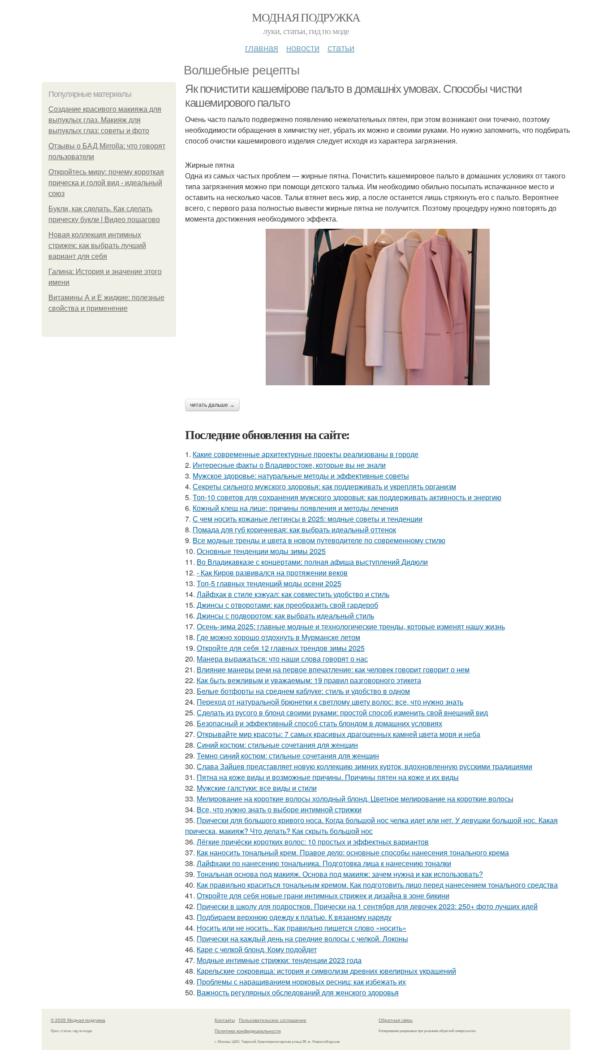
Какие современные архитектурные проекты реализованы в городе (305, 454)
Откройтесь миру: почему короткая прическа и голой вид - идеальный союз (106, 182)
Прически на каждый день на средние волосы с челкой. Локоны (302, 938)
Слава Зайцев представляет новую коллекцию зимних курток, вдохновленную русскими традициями (364, 766)
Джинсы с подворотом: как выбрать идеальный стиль (285, 615)
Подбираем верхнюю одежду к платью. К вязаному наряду (294, 917)
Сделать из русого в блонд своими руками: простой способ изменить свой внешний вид (342, 712)
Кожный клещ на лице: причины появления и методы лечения (295, 508)
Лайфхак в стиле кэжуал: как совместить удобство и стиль (293, 594)
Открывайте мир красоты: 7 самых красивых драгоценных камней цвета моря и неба (338, 734)
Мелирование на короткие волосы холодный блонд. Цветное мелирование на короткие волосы (355, 798)
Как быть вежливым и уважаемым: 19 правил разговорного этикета (309, 680)
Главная (261, 47)
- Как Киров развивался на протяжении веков (272, 572)
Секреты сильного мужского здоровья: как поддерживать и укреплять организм (324, 486)
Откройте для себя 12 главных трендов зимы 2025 (281, 648)
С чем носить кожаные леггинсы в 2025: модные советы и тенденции (307, 519)
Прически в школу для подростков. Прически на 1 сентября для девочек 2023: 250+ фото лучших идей (367, 906)
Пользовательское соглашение (272, 1020)
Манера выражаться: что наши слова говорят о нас (282, 659)
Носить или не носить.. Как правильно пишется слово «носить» (301, 928)
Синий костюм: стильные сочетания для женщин (277, 745)
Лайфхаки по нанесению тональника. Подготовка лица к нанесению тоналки (324, 863)
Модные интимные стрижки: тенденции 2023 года (279, 960)
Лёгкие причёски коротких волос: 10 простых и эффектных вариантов (313, 842)
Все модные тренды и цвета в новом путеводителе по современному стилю (319, 540)
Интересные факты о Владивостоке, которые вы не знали (289, 465)
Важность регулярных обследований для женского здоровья (298, 992)
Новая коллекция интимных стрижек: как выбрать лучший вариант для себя (97, 245)
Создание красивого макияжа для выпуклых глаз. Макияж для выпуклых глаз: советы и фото (104, 120)
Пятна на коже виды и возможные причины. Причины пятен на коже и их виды (328, 777)
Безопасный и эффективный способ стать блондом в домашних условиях (319, 723)
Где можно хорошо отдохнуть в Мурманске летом (278, 637)
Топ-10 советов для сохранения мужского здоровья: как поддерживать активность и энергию (347, 497)
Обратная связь (396, 1020)
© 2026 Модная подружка (78, 1020)
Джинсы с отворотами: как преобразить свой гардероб (287, 605)
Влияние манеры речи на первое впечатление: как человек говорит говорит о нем (333, 669)
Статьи (341, 47)
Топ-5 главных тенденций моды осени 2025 (269, 583)
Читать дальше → (212, 405)
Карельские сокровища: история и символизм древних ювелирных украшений (326, 971)
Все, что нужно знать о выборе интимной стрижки (279, 809)
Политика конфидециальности (248, 1031)
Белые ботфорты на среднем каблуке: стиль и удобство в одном (303, 691)
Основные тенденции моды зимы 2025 (261, 551)
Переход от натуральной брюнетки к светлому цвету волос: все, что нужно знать (330, 702)
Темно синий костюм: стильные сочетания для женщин (288, 755)
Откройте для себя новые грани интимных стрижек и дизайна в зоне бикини (323, 895)
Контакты (225, 1020)
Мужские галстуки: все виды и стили (257, 788)
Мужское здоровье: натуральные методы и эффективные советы (301, 476)
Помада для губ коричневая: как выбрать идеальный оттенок (294, 529)
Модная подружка (306, 17)
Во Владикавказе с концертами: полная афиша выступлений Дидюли (312, 562)
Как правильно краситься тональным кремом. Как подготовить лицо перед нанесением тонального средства (377, 885)
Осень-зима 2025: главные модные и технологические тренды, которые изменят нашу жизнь (351, 626)
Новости (302, 47)
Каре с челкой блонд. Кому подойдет (257, 949)
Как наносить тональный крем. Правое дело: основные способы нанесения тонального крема (353, 852)
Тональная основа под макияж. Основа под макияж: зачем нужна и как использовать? (340, 874)
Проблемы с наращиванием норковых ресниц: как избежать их (301, 981)
